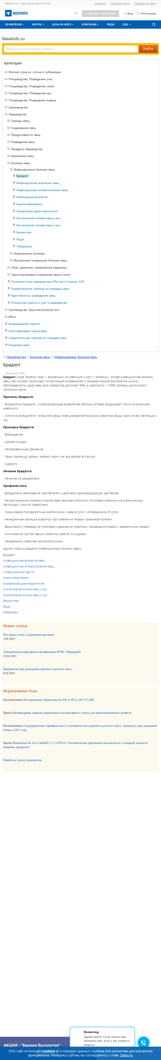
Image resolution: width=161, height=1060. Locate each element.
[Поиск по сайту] (154, 24)
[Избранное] (76, 13)
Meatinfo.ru (13, 38)
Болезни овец (40, 357)
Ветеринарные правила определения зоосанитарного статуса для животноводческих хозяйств (72, 713)
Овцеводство (16, 357)
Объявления (13, 24)
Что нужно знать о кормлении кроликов (28, 635)
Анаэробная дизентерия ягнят (23, 583)
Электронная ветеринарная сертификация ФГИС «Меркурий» (42, 652)
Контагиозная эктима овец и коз (25, 589)
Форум (37, 24)
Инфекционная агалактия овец (24, 560)
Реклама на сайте (145, 3)
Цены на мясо (61, 24)
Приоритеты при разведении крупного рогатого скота (37, 669)
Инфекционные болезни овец (75, 357)
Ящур (6, 606)
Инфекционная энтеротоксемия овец (28, 566)
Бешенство (11, 601)
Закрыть (126, 1055)
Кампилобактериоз (16, 578)
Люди (110, 24)
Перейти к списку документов (22, 760)
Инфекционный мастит (18, 572)
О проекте (100, 3)
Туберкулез (10, 612)
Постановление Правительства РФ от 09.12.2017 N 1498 (58, 700)
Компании (89, 24)
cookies (48, 1051)
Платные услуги (120, 3)
